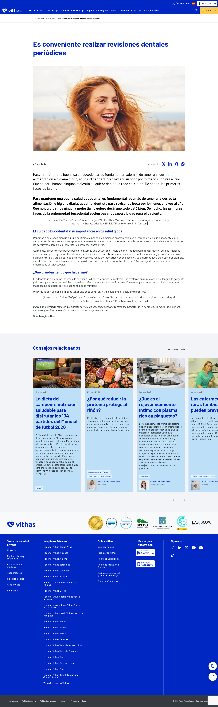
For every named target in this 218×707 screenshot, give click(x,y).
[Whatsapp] (183, 165)
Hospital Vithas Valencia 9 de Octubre (62, 645)
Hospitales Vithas (38, 18)
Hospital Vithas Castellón (56, 571)
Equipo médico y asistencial (101, 10)
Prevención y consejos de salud (99, 476)
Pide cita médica (15, 579)
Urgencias (12, 550)
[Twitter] (163, 165)
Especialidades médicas (15, 565)
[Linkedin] (170, 165)
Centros (50, 10)
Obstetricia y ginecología (159, 484)
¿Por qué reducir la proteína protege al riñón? (107, 405)
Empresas (12, 591)
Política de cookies (29, 701)
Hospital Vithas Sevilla (54, 633)
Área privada (13, 585)
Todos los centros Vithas (56, 683)
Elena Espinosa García (160, 482)
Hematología (144, 476)
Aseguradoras (14, 573)
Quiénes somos (106, 547)
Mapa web (63, 701)
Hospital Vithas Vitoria (54, 669)
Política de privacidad (48, 701)
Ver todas (173, 349)
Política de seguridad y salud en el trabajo (109, 574)
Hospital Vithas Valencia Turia (58, 663)
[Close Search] (196, 10)
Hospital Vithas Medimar (55, 627)
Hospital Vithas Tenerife (55, 639)
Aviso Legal (13, 701)
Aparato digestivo (94, 472)
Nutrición (39, 488)
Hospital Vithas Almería (55, 559)
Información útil (129, 10)
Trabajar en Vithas (107, 553)
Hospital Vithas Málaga (55, 621)
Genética (205, 484)
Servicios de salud (70, 10)
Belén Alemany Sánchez (109, 482)
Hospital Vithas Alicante (55, 553)
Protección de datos (78, 701)
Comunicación (151, 10)
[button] (175, 500)
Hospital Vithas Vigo (53, 657)
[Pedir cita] (213, 677)
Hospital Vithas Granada (55, 576)
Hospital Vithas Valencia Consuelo (60, 651)
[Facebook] (176, 165)
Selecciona (207, 3)
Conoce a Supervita (108, 581)
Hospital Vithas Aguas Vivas (57, 547)
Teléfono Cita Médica (109, 559)
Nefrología (102, 484)
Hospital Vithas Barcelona (56, 565)
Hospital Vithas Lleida (54, 591)
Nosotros (33, 10)
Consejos (60, 18)
